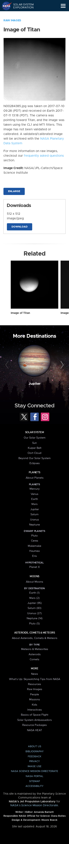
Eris (34, 556)
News (34, 674)
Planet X (34, 567)
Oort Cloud (34, 453)
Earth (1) (34, 593)
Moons (34, 576)
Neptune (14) (35, 618)
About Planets (35, 478)
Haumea (34, 551)
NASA (5, 5)
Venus (34, 494)
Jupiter (34, 384)
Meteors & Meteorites (34, 649)
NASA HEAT (34, 730)
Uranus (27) (34, 613)
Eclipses (35, 463)
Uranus (34, 519)
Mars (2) (34, 598)
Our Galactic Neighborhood (21, 14)
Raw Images (12, 20)
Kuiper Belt (34, 448)
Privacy (34, 761)
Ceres (34, 540)
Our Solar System (34, 437)
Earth (34, 499)
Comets (34, 659)
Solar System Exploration (21, 5)
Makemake (34, 546)
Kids (34, 704)
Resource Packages (34, 725)
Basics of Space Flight (34, 714)
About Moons (34, 581)
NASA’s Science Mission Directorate (34, 805)
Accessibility (34, 786)
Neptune (34, 524)
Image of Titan (20, 313)
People (34, 694)
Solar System (34, 432)
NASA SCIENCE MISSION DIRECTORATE (34, 771)
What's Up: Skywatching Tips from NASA (34, 679)
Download (20, 227)
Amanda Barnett (44, 812)
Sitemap (34, 781)
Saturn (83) (34, 608)
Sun (34, 443)
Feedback (34, 756)
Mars (34, 504)
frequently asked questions (44, 155)
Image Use (34, 766)
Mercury (35, 489)
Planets (34, 472)
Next (61, 365)
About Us (34, 746)
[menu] (63, 6)
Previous (7, 365)
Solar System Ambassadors (34, 720)
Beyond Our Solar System (34, 458)
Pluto (34, 535)
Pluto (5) (34, 623)
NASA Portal (34, 776)
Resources (34, 684)
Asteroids (35, 654)
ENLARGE (14, 191)
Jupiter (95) (34, 603)
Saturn (34, 514)
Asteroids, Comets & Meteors (34, 632)
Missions (34, 699)
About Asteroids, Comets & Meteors (34, 638)
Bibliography (34, 751)
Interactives (34, 709)
